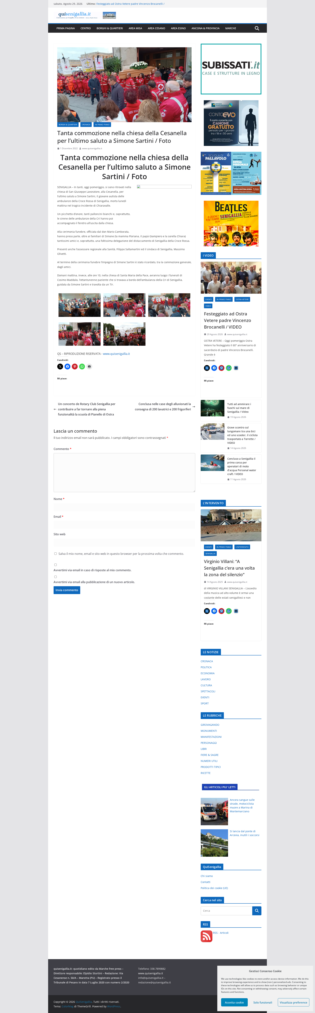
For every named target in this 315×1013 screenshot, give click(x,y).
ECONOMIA (208, 673)
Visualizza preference (293, 1002)
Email (58, 517)
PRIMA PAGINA (66, 28)
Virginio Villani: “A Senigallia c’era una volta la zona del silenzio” (229, 567)
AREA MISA (135, 28)
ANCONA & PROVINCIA (205, 28)
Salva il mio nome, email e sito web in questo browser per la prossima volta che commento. (121, 554)
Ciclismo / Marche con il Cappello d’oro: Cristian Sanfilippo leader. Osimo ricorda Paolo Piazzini (132, 5)
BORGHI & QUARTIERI (110, 28)
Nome (59, 499)
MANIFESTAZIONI (211, 737)
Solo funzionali (262, 1002)
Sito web (59, 534)
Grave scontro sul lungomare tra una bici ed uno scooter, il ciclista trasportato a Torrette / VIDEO (242, 435)
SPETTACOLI (208, 691)
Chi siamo (207, 876)
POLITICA (206, 667)
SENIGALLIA (210, 553)
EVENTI (208, 299)
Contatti (205, 882)
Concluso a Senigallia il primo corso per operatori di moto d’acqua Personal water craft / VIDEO (241, 466)
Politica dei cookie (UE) (214, 888)
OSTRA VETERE (242, 299)
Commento (62, 449)
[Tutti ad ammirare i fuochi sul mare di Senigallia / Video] (212, 410)
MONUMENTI (209, 730)
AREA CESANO (156, 28)
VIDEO (208, 306)
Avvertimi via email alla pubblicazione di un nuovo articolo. (94, 582)
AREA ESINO (178, 28)
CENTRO (86, 28)
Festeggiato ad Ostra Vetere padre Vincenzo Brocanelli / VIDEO (227, 320)
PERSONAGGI (209, 743)
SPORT (205, 703)
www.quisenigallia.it (92, 148)
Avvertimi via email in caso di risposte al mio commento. (92, 570)
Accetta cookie (234, 1002)
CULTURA (206, 685)
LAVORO (206, 679)
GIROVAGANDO (210, 724)
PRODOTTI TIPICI (211, 767)
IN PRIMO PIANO (102, 124)
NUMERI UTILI (209, 761)
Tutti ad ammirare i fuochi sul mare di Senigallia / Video (239, 407)
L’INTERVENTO (242, 547)
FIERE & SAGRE (210, 755)
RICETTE (206, 773)
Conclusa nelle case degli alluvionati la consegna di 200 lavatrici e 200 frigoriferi (163, 406)
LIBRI (204, 749)
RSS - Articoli (220, 932)
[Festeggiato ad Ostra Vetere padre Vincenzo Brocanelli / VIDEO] (231, 278)
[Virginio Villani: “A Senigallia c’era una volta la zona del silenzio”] (231, 525)
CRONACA (86, 124)
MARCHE (230, 28)
